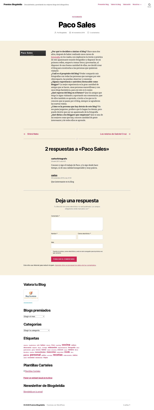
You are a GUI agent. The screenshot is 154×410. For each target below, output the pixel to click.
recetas (57, 354)
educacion (52, 347)
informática (54, 350)
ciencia (48, 345)
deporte (34, 347)
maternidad (60, 352)
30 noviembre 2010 (78, 33)
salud (25, 357)
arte (38, 345)
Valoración (126, 4)
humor (44, 350)
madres (32, 352)
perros (26, 355)
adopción (26, 345)
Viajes (45, 357)
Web (52, 242)
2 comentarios (94, 33)
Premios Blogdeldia (13, 4)
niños (72, 352)
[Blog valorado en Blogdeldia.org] (31, 295)
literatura (26, 352)
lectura (71, 350)
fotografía (77, 17)
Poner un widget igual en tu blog (38, 378)
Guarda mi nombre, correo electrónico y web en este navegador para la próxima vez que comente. (78, 252)
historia (38, 350)
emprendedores (62, 347)
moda (67, 352)
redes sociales (67, 355)
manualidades (40, 352)
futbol (77, 347)
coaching (58, 345)
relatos (75, 355)
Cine (53, 345)
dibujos (39, 347)
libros (76, 350)
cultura (73, 345)
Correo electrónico (84, 233)
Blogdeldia (63, 33)
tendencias (38, 357)
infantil (48, 350)
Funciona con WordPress (56, 405)
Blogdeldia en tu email (33, 392)
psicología (49, 355)
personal (35, 354)
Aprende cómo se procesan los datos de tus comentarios (75, 265)
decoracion (27, 347)
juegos (65, 350)
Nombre (54, 233)
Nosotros (136, 4)
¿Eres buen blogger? (28, 302)
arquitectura (32, 345)
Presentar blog (103, 4)
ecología (44, 347)
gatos (33, 350)
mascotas (51, 352)
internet (60, 350)
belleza (42, 345)
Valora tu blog (116, 4)
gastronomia (27, 350)
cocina (66, 344)
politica (44, 355)
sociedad (31, 357)
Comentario (55, 216)
